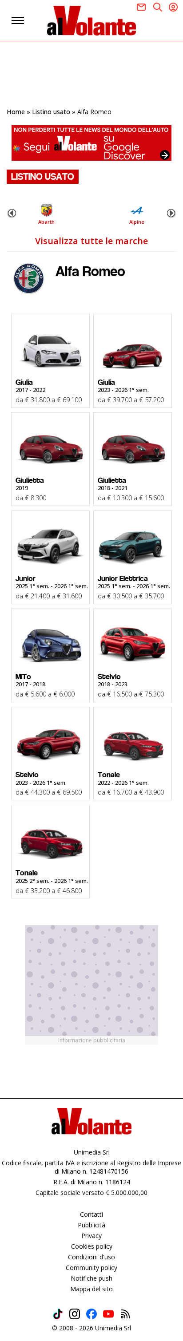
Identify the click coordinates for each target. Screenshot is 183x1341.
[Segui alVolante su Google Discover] (91, 143)
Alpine (136, 221)
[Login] (173, 7)
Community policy (91, 1267)
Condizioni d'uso (91, 1257)
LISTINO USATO (42, 176)
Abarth (46, 221)
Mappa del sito (91, 1289)
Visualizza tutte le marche (91, 241)
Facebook (91, 1314)
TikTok (57, 1314)
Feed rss (125, 1314)
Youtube (108, 1314)
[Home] (91, 20)
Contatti (91, 1214)
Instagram (74, 1314)
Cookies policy (91, 1246)
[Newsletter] (141, 7)
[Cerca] (157, 7)
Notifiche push (91, 1278)
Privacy (91, 1235)
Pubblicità (91, 1225)
